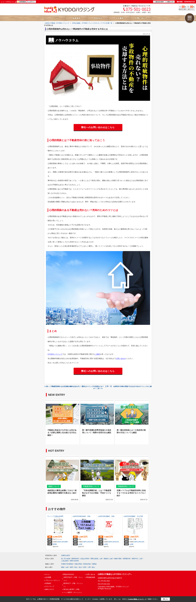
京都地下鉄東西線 (67, 564)
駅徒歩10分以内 (68, 574)
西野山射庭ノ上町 (96, 558)
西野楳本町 (75, 558)
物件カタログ (49, 589)
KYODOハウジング (55, 354)
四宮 (84, 567)
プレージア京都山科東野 (55, 516)
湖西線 (94, 564)
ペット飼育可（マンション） (73, 592)
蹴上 (93, 567)
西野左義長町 (69, 542)
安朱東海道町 (95, 542)
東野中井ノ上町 (137, 558)
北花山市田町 (84, 558)
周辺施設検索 (90, 577)
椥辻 (75, 567)
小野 (89, 567)
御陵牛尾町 (118, 558)
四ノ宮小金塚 (65, 558)
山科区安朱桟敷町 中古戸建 (133, 516)
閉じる (165, 599)
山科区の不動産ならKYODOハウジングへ (115, 574)
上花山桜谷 (65, 561)
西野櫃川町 (126, 558)
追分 (80, 567)
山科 (67, 567)
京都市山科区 (61, 542)
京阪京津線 (78, 564)
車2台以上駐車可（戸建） (71, 589)
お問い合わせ (121, 358)
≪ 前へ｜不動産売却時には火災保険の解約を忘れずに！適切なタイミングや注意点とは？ (74, 386)
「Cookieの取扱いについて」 (136, 599)
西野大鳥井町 (74, 561)
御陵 (62, 567)
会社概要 (48, 577)
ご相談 (97, 354)
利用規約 (48, 583)
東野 (71, 567)
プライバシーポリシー (52, 580)
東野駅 (55, 544)
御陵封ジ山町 (108, 558)
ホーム (47, 574)
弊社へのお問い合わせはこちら (98, 127)
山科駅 (80, 544)
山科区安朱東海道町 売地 (81, 516)
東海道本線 (87, 564)
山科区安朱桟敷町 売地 (106, 516)
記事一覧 (108, 386)
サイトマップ (49, 586)
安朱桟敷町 (119, 542)
